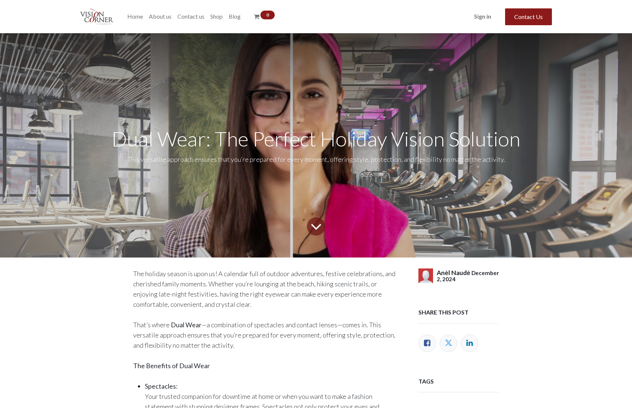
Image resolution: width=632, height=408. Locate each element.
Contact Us (528, 16)
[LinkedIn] (469, 343)
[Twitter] (448, 343)
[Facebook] (427, 343)
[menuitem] (135, 16)
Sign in (482, 16)
